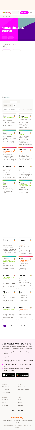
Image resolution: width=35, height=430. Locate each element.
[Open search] (15, 12)
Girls (10, 105)
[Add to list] (14, 116)
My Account (5, 405)
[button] (17, 105)
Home (3, 16)
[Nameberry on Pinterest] (19, 410)
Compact (6, 102)
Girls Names (5, 386)
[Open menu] (31, 12)
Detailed (13, 102)
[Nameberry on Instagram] (22, 410)
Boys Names (5, 389)
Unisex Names (6, 392)
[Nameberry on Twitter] (13, 410)
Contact (20, 405)
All (18, 102)
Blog (19, 399)
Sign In (4, 402)
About (20, 402)
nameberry (17, 417)
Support (17, 427)
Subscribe (24, 12)
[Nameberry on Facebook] (16, 410)
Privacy (20, 425)
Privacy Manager (27, 425)
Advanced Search (23, 389)
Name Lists (21, 386)
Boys (5, 105)
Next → (29, 326)
